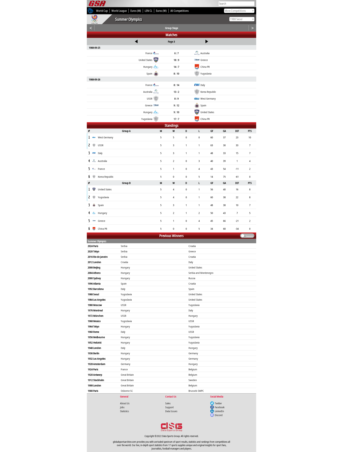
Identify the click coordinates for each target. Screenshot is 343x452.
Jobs (122, 407)
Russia (191, 278)
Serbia (124, 246)
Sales (168, 403)
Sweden (192, 380)
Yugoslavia (126, 294)
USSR (123, 305)
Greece (192, 251)
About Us (125, 403)
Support (169, 407)
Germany (193, 353)
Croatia (192, 246)
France (124, 369)
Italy (190, 262)
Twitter (218, 403)
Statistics (124, 411)
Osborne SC (127, 390)
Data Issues (171, 411)
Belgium (192, 369)
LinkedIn (219, 411)
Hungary (125, 267)
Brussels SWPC (196, 390)
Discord (219, 415)
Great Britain (127, 374)
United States (195, 267)
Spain (124, 283)
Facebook (220, 407)
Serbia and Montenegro (200, 273)
